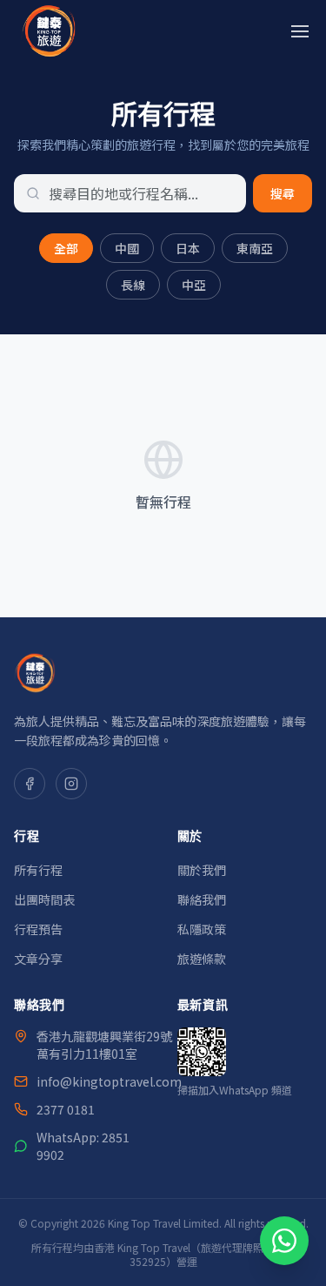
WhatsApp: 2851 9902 (83, 1145)
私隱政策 (201, 929)
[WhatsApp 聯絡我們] (284, 1240)
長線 (133, 284)
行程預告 (38, 929)
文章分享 (38, 958)
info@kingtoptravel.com (109, 1081)
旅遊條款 (201, 958)
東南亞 (254, 248)
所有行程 (38, 870)
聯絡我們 (201, 899)
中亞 (194, 284)
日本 (188, 248)
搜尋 (282, 193)
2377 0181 (66, 1109)
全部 (66, 248)
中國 (127, 248)
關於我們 (201, 870)
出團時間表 (44, 899)
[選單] (300, 31)
